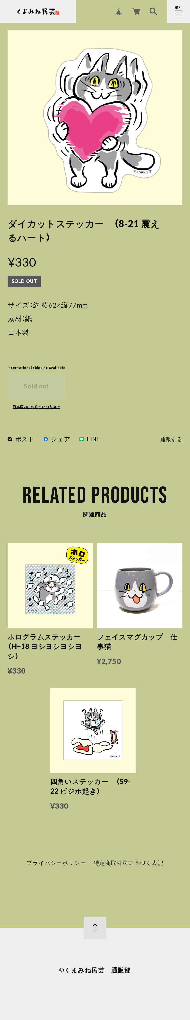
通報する (171, 439)
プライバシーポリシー (56, 863)
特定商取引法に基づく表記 (129, 863)
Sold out (36, 386)
